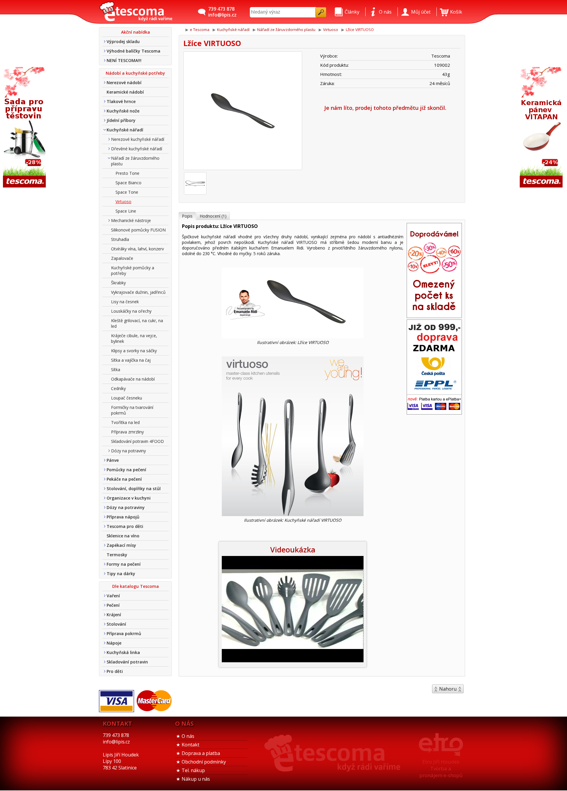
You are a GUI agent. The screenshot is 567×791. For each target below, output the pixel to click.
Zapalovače (122, 258)
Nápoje (114, 643)
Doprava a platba (201, 753)
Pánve (113, 460)
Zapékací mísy (121, 545)
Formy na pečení (124, 564)
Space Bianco (128, 182)
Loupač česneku (126, 398)
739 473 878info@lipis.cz (222, 12)
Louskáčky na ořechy (131, 311)
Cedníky (118, 388)
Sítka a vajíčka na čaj (131, 360)
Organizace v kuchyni (129, 498)
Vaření (113, 595)
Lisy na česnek (125, 301)
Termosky (117, 554)
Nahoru (448, 689)
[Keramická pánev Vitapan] (542, 127)
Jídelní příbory (121, 120)
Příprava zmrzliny (127, 432)
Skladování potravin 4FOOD (137, 441)
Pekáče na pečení (124, 479)
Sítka (115, 369)
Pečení (113, 605)
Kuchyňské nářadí (125, 130)
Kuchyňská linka (123, 652)
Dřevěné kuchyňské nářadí (136, 148)
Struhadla (120, 239)
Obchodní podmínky (204, 762)
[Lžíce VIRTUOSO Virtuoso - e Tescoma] (136, 12)
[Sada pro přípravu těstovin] (25, 127)
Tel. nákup (193, 770)
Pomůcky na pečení (126, 469)
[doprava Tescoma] (434, 412)
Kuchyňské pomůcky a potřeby (132, 270)
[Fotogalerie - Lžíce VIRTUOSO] (195, 183)
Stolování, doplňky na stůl (134, 488)
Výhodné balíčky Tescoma (133, 51)
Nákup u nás (196, 779)
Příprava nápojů (123, 517)
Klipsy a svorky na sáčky (134, 350)
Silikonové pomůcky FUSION (138, 230)
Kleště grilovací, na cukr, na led (137, 323)
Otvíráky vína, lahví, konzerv (137, 249)
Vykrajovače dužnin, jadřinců (138, 292)
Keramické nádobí (125, 92)
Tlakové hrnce (121, 101)
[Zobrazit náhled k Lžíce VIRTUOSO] (242, 111)
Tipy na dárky (121, 573)
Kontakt (190, 744)
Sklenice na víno (123, 536)
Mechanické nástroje (131, 220)
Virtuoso (123, 201)
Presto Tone (127, 173)
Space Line (125, 211)
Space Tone (126, 192)
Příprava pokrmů (124, 633)
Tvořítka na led (125, 422)
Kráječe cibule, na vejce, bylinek (134, 338)
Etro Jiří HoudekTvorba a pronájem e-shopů (440, 768)
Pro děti (115, 671)
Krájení (114, 614)
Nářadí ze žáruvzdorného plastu (135, 161)
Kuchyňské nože (123, 111)
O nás (188, 736)
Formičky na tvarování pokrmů (132, 410)
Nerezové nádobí (124, 82)
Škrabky (118, 283)
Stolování (116, 624)
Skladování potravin (127, 662)
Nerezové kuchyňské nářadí (137, 139)
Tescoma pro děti (125, 526)
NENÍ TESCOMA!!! (124, 60)
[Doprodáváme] (434, 316)
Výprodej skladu (123, 41)
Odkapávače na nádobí (133, 379)
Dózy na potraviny (128, 451)
